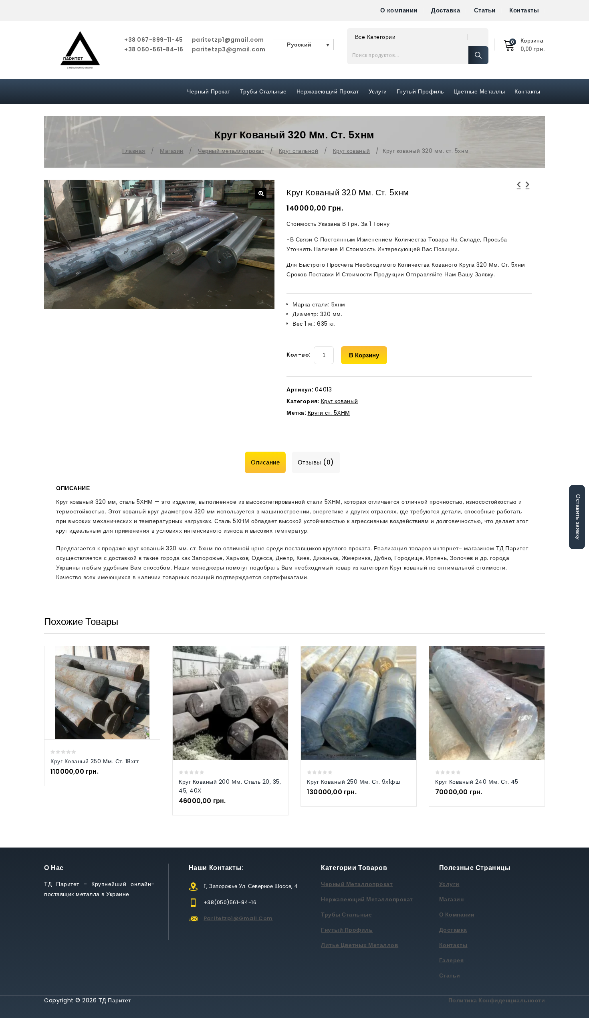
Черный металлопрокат (231, 151)
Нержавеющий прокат (328, 91)
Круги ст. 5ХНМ (329, 413)
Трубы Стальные (263, 91)
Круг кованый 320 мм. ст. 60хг (518, 189)
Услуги (378, 91)
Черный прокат (208, 91)
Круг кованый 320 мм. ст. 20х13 (527, 189)
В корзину (364, 355)
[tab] (267, 462)
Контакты (524, 10)
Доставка (445, 10)
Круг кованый (351, 151)
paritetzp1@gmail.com (228, 40)
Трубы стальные (346, 915)
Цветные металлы (479, 91)
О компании (399, 10)
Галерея (451, 960)
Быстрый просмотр (94, 692)
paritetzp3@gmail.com (229, 49)
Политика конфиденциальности (496, 1000)
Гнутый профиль (420, 91)
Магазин (172, 151)
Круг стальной (299, 151)
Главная (133, 151)
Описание (265, 462)
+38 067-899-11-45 (153, 40)
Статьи (485, 10)
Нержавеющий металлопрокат (367, 899)
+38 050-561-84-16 (154, 49)
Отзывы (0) (316, 462)
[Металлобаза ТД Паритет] (80, 50)
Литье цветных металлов (359, 945)
